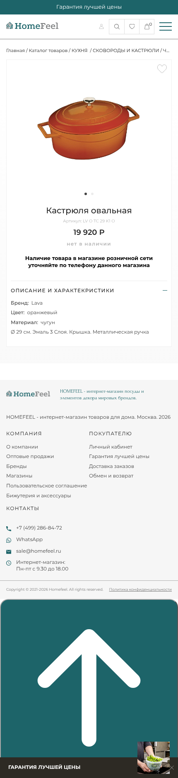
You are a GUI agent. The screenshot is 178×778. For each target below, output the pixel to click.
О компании (22, 447)
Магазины (19, 476)
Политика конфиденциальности (140, 589)
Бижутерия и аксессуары (38, 496)
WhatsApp (29, 540)
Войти (102, 26)
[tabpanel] (89, 126)
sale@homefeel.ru (38, 551)
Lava (37, 303)
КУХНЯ (80, 50)
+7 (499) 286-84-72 (39, 528)
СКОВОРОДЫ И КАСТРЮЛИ (126, 50)
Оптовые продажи (30, 456)
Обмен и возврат (111, 476)
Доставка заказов (111, 466)
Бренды (16, 466)
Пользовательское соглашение (46, 486)
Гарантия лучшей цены (119, 456)
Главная (15, 50)
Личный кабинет (110, 447)
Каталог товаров (48, 50)
